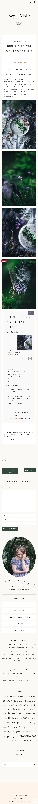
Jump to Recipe (19, 62)
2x (26, 358)
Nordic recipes (12, 722)
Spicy (3, 736)
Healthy (7, 718)
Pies (5, 728)
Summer (7, 437)
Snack (19, 434)
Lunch (22, 432)
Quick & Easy (17, 727)
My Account (19, 798)
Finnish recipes (12, 713)
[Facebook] (5, 439)
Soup (33, 731)
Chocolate (30, 701)
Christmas (7, 705)
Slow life (19, 623)
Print (30, 313)
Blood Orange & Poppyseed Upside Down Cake (19, 670)
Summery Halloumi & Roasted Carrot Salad (19, 673)
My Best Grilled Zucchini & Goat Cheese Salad (19, 644)
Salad (28, 728)
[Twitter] (9, 439)
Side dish (21, 731)
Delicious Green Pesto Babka (19, 677)
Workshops (19, 630)
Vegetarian (16, 740)
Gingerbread (30, 714)
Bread (14, 696)
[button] (2, 2)
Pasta (25, 723)
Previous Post (10, 471)
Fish (23, 713)
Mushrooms (31, 718)
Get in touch (19, 793)
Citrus (15, 705)
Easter (31, 709)
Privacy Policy (19, 797)
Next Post (30, 470)
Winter (27, 740)
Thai (8, 741)
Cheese (21, 701)
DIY (22, 709)
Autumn (6, 696)
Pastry (31, 722)
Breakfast (23, 696)
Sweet (31, 736)
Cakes (12, 700)
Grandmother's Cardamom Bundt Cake (19, 648)
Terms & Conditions (19, 795)
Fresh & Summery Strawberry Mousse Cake (19, 654)
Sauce (12, 434)
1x (23, 358)
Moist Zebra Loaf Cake (19, 651)
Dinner (15, 432)
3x (30, 358)
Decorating (19, 604)
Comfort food (27, 705)
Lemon (15, 718)
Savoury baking (10, 731)
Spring (26, 434)
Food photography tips (19, 617)
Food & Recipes (19, 41)
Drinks (25, 709)
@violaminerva (15, 418)
